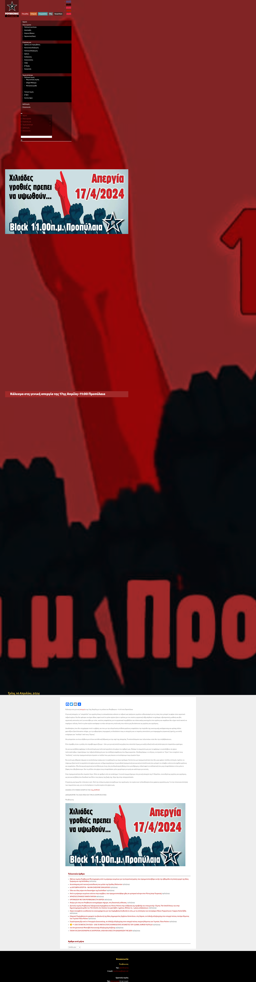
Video (26, 63)
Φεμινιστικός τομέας (32, 79)
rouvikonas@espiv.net (120, 971)
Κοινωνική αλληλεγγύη (31, 47)
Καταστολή (27, 69)
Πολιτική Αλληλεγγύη (31, 51)
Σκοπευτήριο (28, 98)
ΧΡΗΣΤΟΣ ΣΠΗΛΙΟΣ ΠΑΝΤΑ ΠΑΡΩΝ (83, 896)
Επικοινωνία (26, 107)
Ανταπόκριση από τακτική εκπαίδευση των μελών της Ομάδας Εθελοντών (96, 884)
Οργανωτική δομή (30, 36)
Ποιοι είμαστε (26, 25)
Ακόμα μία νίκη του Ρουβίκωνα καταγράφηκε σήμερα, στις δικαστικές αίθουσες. (98, 903)
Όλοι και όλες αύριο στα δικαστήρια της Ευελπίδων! (88, 890)
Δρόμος (26, 54)
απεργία (82, 709)
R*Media (27, 66)
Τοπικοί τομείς (29, 92)
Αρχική (24, 22)
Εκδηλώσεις (28, 57)
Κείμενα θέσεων (29, 33)
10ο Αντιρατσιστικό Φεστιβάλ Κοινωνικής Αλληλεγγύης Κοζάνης (92, 928)
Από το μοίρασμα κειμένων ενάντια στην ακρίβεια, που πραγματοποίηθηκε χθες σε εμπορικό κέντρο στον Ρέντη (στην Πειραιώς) (116, 893)
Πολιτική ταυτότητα (30, 27)
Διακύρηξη (27, 30)
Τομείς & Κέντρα (27, 75)
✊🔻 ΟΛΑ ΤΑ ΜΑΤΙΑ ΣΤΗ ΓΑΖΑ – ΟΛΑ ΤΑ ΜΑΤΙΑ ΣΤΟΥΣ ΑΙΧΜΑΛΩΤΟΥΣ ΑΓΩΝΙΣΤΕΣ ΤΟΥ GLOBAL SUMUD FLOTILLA (111, 925)
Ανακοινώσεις (28, 60)
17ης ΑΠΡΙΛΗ (95, 790)
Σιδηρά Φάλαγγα (31, 83)
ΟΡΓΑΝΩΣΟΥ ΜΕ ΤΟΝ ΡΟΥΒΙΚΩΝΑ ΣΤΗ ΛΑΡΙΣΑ (87, 900)
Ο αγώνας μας (26, 42)
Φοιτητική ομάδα (31, 86)
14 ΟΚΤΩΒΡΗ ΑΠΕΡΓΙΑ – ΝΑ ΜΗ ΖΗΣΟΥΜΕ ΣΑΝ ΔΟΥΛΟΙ (90, 887)
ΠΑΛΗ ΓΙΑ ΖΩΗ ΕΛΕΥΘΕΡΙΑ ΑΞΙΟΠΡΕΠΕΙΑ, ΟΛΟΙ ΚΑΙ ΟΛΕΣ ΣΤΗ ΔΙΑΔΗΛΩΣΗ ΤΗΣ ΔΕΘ (101, 931)
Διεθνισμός (26, 104)
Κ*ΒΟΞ (26, 95)
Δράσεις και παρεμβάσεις (32, 44)
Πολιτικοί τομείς (29, 77)
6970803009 (124, 968)
